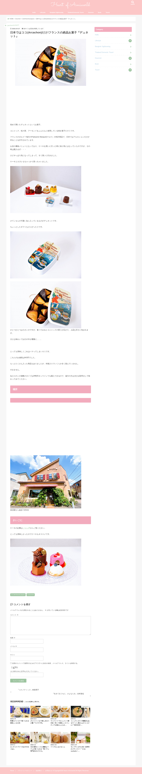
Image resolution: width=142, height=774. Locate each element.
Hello (34, 12)
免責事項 (38, 770)
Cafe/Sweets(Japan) (19, 594)
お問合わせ (48, 770)
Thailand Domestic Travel (76, 12)
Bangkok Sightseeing (56, 12)
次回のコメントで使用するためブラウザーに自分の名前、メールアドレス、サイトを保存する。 (45, 663)
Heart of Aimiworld (69, 770)
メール (13, 646)
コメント (14, 615)
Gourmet (91, 12)
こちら (25, 528)
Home (12, 770)
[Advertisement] (50, 104)
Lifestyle (42, 12)
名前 (12, 638)
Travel (108, 12)
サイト (12, 655)
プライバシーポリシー (25, 770)
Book (99, 12)
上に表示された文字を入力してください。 (25, 671)
